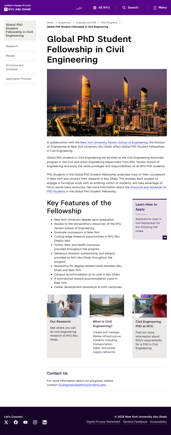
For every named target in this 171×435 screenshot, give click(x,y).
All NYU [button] (104, 8)
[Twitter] (6, 423)
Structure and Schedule (14, 67)
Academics (65, 22)
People (10, 55)
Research (12, 46)
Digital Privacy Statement (103, 421)
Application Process (18, 79)
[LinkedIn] (45, 423)
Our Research (60, 322)
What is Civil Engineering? (103, 324)
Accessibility (158, 421)
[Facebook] (16, 423)
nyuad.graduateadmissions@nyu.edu (82, 385)
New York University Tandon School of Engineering (113, 142)
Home (50, 22)
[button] (131, 8)
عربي (79, 8)
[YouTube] (25, 423)
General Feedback (135, 421)
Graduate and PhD (86, 22)
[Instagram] (35, 423)
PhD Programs (109, 22)
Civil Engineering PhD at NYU (148, 324)
